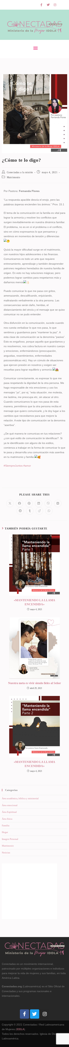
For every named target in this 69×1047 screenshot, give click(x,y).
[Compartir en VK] (57, 503)
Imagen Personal (10, 839)
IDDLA (20, 1029)
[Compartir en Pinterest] (29, 503)
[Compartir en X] (10, 503)
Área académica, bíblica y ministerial (20, 798)
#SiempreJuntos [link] (13, 465)
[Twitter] (48, 5)
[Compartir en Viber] (48, 503)
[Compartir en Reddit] (20, 511)
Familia (5, 825)
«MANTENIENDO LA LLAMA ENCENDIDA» (34, 602)
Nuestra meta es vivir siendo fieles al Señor (34, 683)
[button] (35, 48)
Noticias (6, 852)
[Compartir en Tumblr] (29, 511)
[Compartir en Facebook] (19, 503)
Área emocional (9, 805)
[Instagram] (55, 5)
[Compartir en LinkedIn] (38, 503)
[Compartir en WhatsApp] (49, 511)
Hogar (5, 832)
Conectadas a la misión (20, 172)
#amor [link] (27, 465)
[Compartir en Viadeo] (39, 511)
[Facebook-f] (41, 5)
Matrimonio (13, 177)
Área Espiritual (9, 812)
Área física (7, 818)
